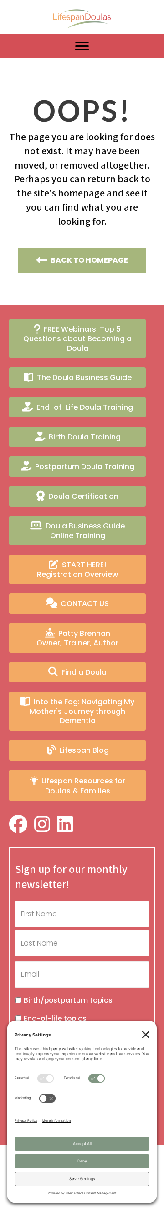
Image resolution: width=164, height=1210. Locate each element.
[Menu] (82, 46)
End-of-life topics (55, 1018)
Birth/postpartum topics (68, 1000)
